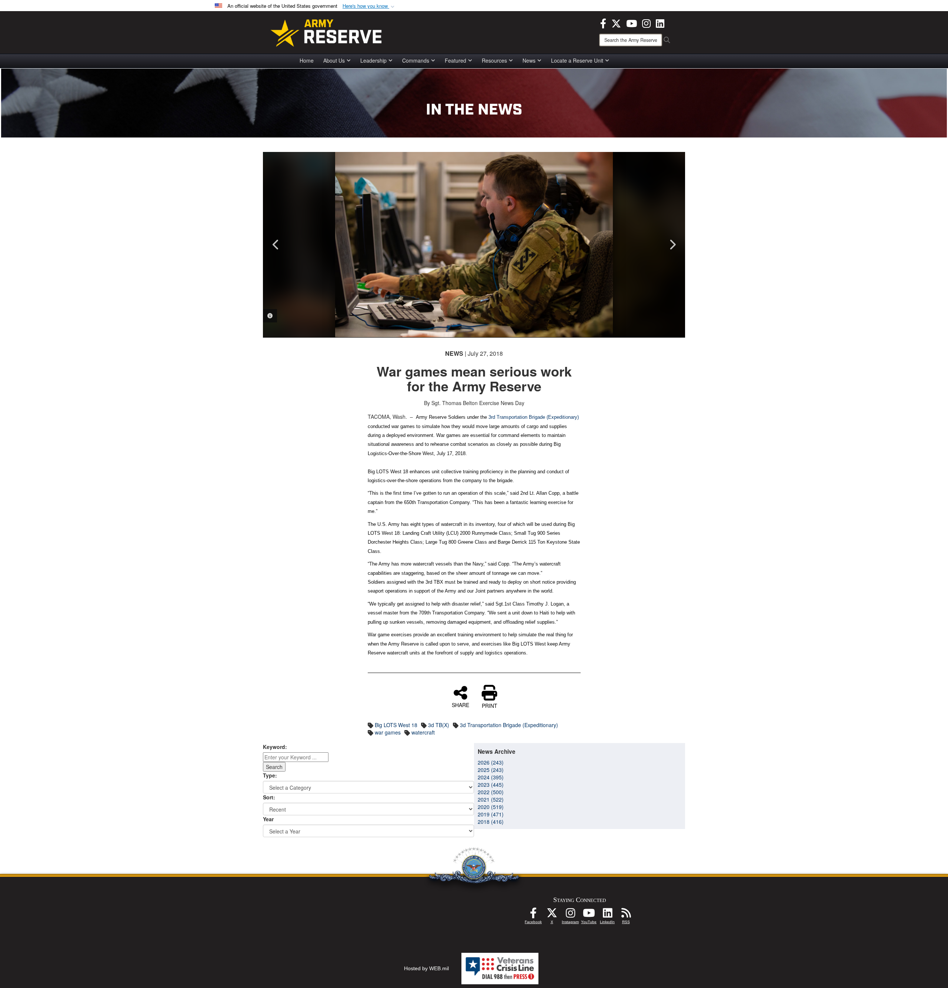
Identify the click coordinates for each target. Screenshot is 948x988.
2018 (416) (491, 821)
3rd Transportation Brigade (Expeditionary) (533, 417)
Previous (275, 244)
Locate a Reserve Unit (577, 60)
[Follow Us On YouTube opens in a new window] (589, 915)
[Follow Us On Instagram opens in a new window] (570, 915)
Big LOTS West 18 (396, 725)
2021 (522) (491, 799)
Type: (270, 775)
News (529, 60)
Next (672, 244)
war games (388, 732)
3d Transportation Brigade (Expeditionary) (509, 725)
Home (307, 60)
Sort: (269, 797)
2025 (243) (491, 769)
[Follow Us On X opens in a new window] (552, 915)
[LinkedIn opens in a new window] (660, 22)
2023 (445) (491, 784)
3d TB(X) (438, 725)
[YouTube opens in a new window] (631, 22)
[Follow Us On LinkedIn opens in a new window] (607, 915)
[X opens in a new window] (616, 22)
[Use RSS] (626, 915)
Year (268, 819)
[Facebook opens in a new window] (603, 22)
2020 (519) (491, 806)
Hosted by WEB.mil (426, 968)
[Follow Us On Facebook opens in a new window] (533, 915)
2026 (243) (491, 762)
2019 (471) (491, 814)
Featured (455, 60)
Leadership (373, 60)
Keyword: (275, 746)
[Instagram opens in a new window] (646, 22)
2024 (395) (491, 777)
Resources (494, 60)
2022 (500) (491, 792)
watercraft (423, 732)
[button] (369, 6)
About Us (334, 60)
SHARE (460, 704)
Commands (415, 60)
